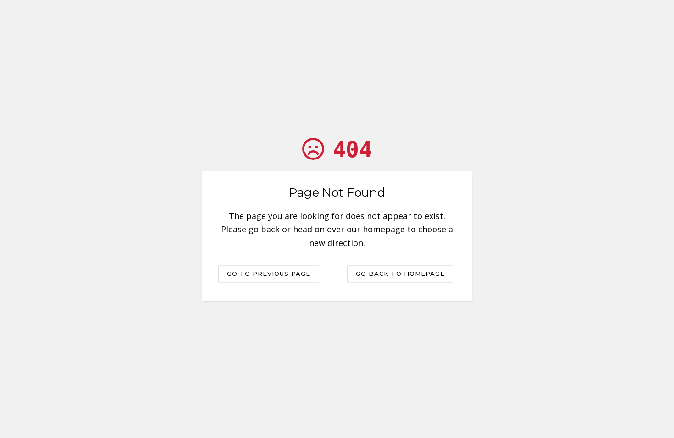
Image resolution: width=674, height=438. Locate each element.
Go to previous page (268, 273)
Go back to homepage (400, 273)
